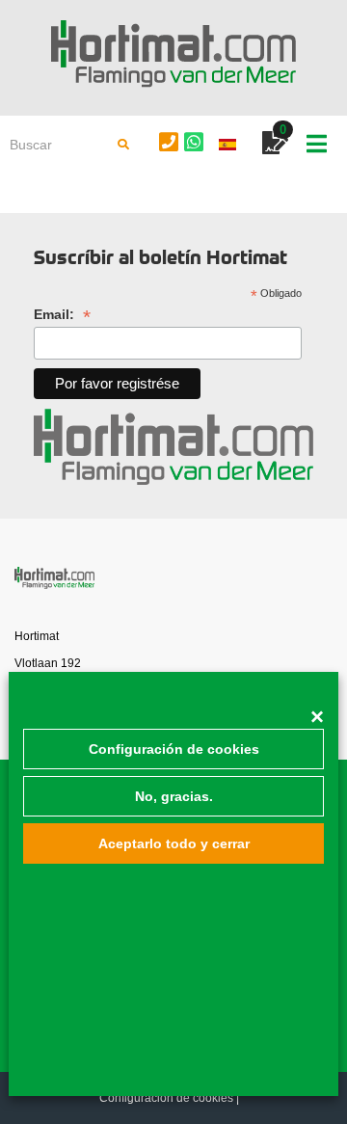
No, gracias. (174, 796)
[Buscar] (123, 145)
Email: (62, 315)
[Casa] (173, 54)
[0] (275, 146)
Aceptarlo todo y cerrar (174, 843)
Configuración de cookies (174, 749)
